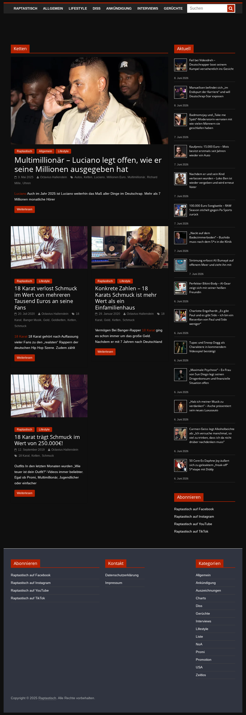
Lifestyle (78, 8)
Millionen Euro (116, 177)
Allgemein (53, 8)
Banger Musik (32, 320)
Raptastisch (25, 8)
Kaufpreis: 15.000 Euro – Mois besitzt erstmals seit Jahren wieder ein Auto (209, 151)
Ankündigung (119, 8)
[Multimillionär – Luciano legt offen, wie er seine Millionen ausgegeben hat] (89, 60)
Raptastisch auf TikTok (191, 531)
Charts (201, 598)
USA (199, 667)
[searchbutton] (230, 8)
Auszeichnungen (208, 590)
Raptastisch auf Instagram (194, 516)
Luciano (99, 177)
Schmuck (20, 326)
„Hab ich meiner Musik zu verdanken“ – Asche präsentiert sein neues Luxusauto (210, 406)
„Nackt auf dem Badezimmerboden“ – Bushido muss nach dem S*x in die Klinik (210, 237)
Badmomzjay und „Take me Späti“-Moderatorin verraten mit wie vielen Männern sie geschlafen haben (210, 121)
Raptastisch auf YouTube (193, 524)
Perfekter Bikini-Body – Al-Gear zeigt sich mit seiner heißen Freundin (210, 287)
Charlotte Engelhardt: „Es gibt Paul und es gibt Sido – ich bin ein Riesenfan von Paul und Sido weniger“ (211, 317)
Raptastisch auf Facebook (194, 509)
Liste (199, 636)
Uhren (27, 183)
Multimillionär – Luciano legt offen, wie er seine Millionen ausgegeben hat (88, 164)
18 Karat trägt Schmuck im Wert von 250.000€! (47, 440)
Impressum (113, 583)
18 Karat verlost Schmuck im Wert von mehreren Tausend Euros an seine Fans (45, 298)
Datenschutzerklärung (122, 575)
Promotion (203, 659)
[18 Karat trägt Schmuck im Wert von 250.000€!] (49, 378)
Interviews (147, 8)
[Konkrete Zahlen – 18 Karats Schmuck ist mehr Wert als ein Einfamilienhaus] (130, 229)
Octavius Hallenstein (53, 177)
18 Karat (20, 336)
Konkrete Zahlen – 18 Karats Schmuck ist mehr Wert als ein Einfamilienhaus (126, 298)
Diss (96, 8)
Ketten (88, 177)
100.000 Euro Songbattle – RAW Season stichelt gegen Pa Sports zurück (210, 210)
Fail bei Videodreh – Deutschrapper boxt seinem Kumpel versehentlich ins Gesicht (211, 64)
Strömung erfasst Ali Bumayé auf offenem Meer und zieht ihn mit (211, 262)
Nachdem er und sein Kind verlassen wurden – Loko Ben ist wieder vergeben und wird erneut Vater (211, 180)
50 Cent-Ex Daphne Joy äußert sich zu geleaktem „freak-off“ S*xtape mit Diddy (209, 465)
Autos (78, 177)
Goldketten (58, 320)
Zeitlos (201, 675)
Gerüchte (173, 8)
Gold (46, 320)
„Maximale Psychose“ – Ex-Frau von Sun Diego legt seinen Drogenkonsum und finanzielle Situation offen (210, 376)
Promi (200, 652)
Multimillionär (136, 177)
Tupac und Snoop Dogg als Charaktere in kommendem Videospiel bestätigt (207, 346)
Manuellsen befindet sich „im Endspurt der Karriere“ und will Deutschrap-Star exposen (209, 91)
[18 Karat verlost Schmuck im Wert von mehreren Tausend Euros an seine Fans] (49, 229)
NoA (199, 644)
